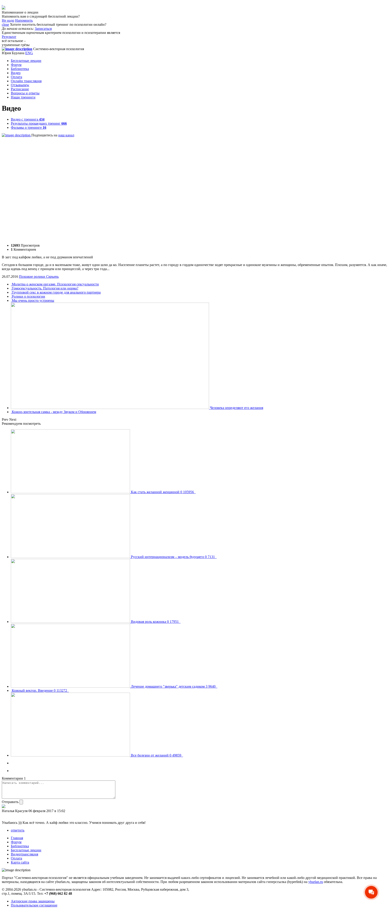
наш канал (66, 135)
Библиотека (20, 69)
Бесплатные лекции (26, 61)
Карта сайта (20, 862)
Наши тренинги (23, 97)
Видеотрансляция (24, 854)
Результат (9, 37)
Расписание (20, 89)
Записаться (43, 28)
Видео (16, 73)
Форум (16, 65)
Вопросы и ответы (25, 93)
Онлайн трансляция (26, 81)
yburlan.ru (315, 882)
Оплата (16, 77)
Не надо (8, 20)
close (5, 24)
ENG (29, 53)
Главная (17, 838)
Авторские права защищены (33, 901)
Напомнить (24, 20)
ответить (17, 830)
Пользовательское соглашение (34, 905)
